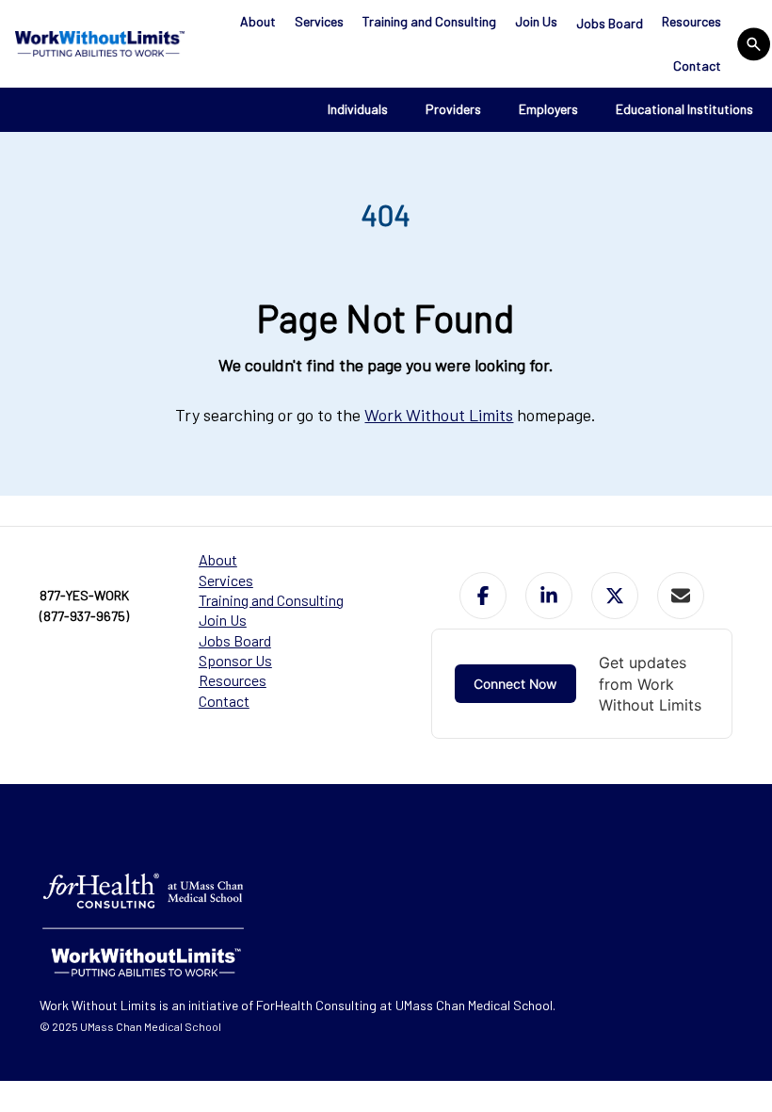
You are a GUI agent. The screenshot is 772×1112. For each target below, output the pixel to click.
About (258, 21)
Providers (453, 109)
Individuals (358, 109)
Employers (548, 109)
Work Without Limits (438, 414)
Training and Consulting (429, 21)
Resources (691, 21)
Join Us (536, 21)
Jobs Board (609, 23)
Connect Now (515, 684)
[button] (483, 595)
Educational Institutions (684, 109)
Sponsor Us (235, 660)
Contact (697, 65)
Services (319, 21)
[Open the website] (97, 43)
